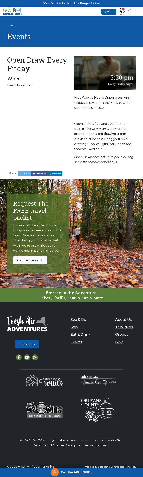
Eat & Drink (80, 334)
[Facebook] (19, 357)
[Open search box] (130, 11)
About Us (123, 319)
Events (76, 342)
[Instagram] (35, 357)
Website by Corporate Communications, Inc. (110, 466)
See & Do (78, 319)
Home (11, 25)
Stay (74, 327)
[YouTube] (27, 357)
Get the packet (28, 260)
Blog (119, 342)
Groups (121, 334)
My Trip (108, 11)
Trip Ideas (124, 327)
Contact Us (27, 344)
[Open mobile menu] (137, 11)
